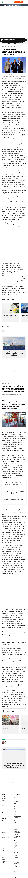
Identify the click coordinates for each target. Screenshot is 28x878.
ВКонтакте (16, 797)
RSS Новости (17, 822)
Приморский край (4, 862)
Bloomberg (5, 126)
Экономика (4, 798)
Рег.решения (16, 857)
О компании (16, 828)
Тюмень (3, 851)
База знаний (4, 810)
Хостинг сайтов (16, 854)
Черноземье (4, 853)
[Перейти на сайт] (14, 41)
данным (7, 482)
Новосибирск (5, 826)
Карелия (3, 857)
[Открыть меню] (25, 2)
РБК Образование (5, 813)
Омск (3, 828)
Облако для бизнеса (16, 846)
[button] (14, 41)
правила (4, 660)
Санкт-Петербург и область (4, 822)
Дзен (15, 803)
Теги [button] (8, 326)
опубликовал (6, 83)
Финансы (4, 46)
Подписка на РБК (17, 813)
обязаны (8, 514)
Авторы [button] (3, 326)
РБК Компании (16, 866)
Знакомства (16, 859)
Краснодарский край (5, 838)
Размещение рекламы (16, 837)
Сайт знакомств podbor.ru (16, 862)
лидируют (5, 269)
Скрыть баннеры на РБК (16, 810)
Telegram (16, 801)
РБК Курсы (15, 869)
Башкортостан (5, 830)
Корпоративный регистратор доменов (16, 851)
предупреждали (9, 536)
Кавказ (3, 855)
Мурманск (4, 859)
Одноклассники (17, 799)
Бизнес (3, 802)
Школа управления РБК (16, 873)
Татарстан (4, 850)
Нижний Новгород (4, 841)
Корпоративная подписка (17, 816)
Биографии (4, 809)
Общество (4, 800)
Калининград (4, 835)
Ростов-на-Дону (4, 847)
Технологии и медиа (4, 804)
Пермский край (4, 844)
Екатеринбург (5, 825)
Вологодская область (4, 833)
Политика (4, 796)
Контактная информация (16, 832)
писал (3, 706)
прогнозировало (16, 650)
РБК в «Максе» (8, 300)
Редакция (16, 834)
